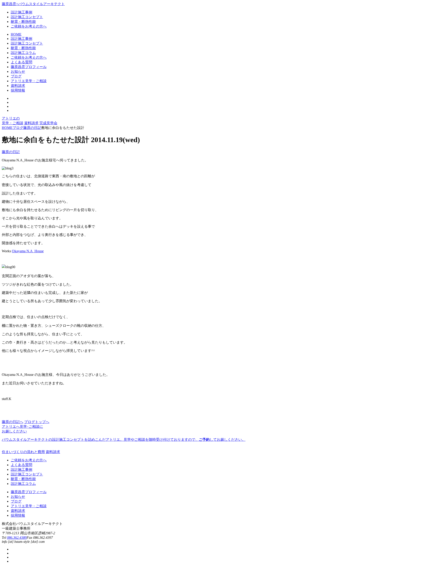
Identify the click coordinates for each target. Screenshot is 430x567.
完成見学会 (48, 123)
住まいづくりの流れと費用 (23, 452)
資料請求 (31, 123)
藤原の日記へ (12, 422)
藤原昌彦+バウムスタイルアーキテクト (33, 4)
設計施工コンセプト (27, 17)
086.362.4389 (17, 537)
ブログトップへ (36, 422)
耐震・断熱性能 (23, 22)
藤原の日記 (11, 152)
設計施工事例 (21, 12)
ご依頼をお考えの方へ (29, 26)
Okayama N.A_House (28, 251)
